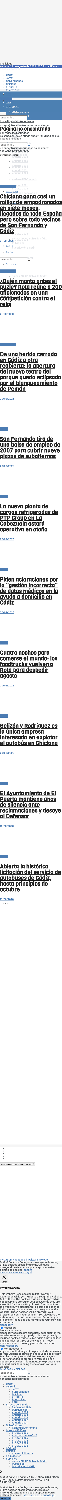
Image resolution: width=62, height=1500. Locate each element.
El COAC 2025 (20, 1438)
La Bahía (11, 1386)
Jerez (15, 1389)
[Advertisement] (31, 31)
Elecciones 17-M (21, 1407)
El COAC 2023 (20, 234)
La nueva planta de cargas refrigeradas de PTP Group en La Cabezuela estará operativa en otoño (29, 517)
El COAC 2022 (20, 1446)
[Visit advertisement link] (7, 103)
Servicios (11, 1458)
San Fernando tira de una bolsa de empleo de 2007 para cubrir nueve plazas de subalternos (30, 447)
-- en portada (8, 186)
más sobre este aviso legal (16, 1272)
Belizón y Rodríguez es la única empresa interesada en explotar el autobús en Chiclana (29, 734)
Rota (15, 1402)
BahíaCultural (12, 191)
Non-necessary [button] (9, 1346)
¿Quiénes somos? (16, 1148)
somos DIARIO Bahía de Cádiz (29, 276)
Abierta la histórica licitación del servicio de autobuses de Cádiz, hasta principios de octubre (30, 877)
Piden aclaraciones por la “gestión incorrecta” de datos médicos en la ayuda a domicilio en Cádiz (29, 591)
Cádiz (9, 1384)
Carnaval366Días (16, 1430)
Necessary (10, 1328)
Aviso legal (12, 1156)
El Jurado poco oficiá (24, 1435)
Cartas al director (22, 1453)
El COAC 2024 (20, 1440)
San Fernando (20, 1392)
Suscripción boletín (23, 1466)
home (3, 121)
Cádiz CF (11, 1448)
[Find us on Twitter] (1, 1472)
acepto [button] (28, 1270)
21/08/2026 (7, 241)
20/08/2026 (7, 398)
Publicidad (12, 1153)
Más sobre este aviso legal (39, 1495)
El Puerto (17, 1397)
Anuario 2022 (20, 1420)
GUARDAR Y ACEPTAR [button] (12, 1369)
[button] (17, 1164)
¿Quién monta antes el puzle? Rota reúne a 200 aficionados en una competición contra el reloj (31, 292)
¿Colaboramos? (15, 1158)
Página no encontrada (20, 121)
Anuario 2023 (20, 1417)
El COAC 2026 (20, 188)
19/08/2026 (7, 826)
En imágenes (13, 1456)
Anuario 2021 (20, 1422)
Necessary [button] (6, 1325)
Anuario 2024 (20, 157)
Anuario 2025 (20, 152)
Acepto (5, 1498)
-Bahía (4, 429)
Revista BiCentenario (24, 1428)
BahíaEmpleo (20, 1410)
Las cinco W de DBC (17, 1151)
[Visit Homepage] (31, 86)
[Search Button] (29, 118)
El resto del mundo (17, 1404)
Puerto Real (19, 1399)
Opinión (10, 1451)
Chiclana (17, 1394)
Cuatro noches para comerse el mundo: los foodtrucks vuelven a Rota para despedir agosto (28, 664)
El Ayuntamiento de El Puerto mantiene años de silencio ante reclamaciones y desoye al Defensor (30, 804)
